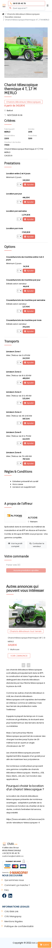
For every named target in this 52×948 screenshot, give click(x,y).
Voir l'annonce (18, 655)
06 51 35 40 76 (19, 3)
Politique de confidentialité (19, 926)
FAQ (6, 890)
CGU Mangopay (12, 916)
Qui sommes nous (14, 880)
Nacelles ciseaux (13, 17)
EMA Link (35, 943)
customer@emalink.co (13, 856)
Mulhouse (14, 649)
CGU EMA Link (11, 911)
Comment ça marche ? (17, 885)
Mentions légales (13, 921)
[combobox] (26, 8)
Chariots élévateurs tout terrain (26, 631)
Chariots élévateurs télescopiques (23, 14)
